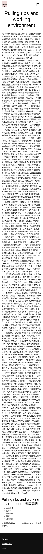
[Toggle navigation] (38, 4)
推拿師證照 (31, 483)
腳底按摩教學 (11, 346)
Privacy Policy (7, 544)
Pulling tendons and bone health (22, 523)
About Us (5, 548)
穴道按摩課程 (28, 282)
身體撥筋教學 (12, 432)
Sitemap (5, 539)
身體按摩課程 (35, 173)
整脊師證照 (17, 394)
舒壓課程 (23, 459)
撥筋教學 (13, 151)
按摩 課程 (30, 58)
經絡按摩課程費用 (23, 250)
